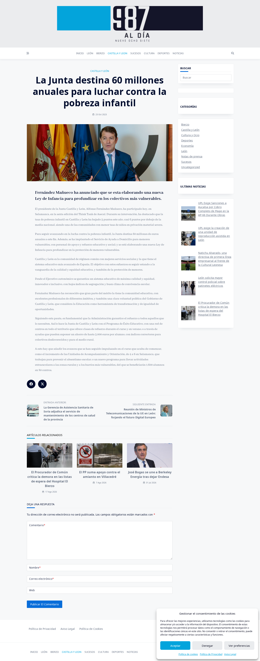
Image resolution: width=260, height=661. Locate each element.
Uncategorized (190, 167)
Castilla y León (99, 71)
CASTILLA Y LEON (117, 53)
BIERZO (100, 53)
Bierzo (185, 124)
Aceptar (175, 645)
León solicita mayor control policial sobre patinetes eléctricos (211, 282)
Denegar (207, 645)
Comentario (37, 525)
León (184, 151)
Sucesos (186, 162)
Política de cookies (188, 654)
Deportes (187, 140)
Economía (187, 146)
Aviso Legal (230, 654)
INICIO (80, 53)
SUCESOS (135, 53)
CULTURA (149, 53)
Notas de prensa (191, 156)
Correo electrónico (41, 579)
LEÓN (90, 53)
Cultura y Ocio (190, 135)
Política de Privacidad (211, 654)
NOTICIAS (178, 53)
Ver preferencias (239, 645)
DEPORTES (164, 53)
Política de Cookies (91, 629)
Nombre (35, 567)
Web (32, 590)
